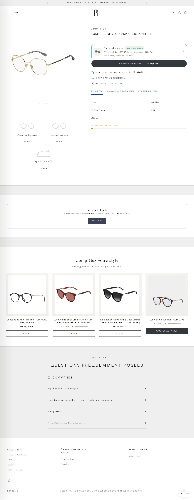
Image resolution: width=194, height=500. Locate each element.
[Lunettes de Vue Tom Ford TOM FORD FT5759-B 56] (27, 294)
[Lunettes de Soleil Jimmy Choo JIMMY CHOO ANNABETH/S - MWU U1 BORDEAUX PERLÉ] (73, 294)
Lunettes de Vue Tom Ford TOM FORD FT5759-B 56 (27, 321)
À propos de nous (69, 459)
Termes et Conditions (17, 454)
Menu (15, 12)
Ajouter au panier (167, 330)
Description (97, 91)
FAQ (9, 459)
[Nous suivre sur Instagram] (8, 480)
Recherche (12, 464)
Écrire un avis (96, 220)
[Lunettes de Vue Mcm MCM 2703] (167, 294)
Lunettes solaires (15, 469)
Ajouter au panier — (139, 63)
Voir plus (94, 117)
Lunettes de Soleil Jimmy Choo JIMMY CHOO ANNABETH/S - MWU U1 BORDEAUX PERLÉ (74, 321)
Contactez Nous (14, 449)
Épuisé (27, 333)
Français (12, 491)
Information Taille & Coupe (121, 91)
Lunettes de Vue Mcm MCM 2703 (167, 319)
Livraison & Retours (148, 91)
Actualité (65, 464)
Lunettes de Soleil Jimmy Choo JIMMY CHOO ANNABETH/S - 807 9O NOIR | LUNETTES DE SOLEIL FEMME (120, 321)
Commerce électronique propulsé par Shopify (114, 491)
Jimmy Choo (98, 29)
